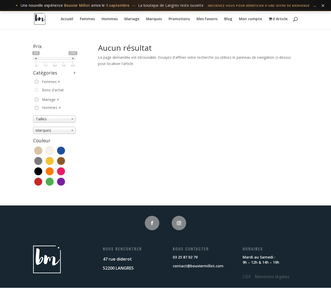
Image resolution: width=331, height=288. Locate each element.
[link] (165, 5)
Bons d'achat (53, 89)
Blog (228, 19)
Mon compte (250, 19)
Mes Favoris (207, 19)
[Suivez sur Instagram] (179, 223)
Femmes (87, 19)
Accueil (67, 19)
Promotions (179, 19)
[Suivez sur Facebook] (152, 223)
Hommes (110, 19)
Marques (154, 19)
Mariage (131, 19)
